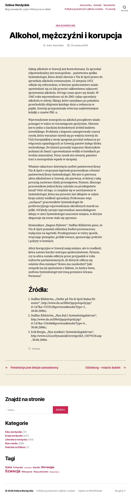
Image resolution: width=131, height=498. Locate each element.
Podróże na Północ (15, 447)
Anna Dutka (86, 5)
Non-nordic (11, 443)
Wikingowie (27, 472)
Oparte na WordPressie (90, 490)
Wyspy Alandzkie (41, 472)
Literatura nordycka (16, 439)
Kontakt (98, 5)
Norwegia (47, 467)
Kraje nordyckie (65, 25)
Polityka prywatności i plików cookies (84, 9)
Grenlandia (27, 468)
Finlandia (18, 467)
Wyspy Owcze (54, 472)
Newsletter (109, 5)
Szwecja (36, 348)
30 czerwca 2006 (79, 45)
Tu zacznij (110, 9)
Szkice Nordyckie (17, 5)
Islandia (36, 467)
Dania (8, 467)
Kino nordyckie (13, 432)
